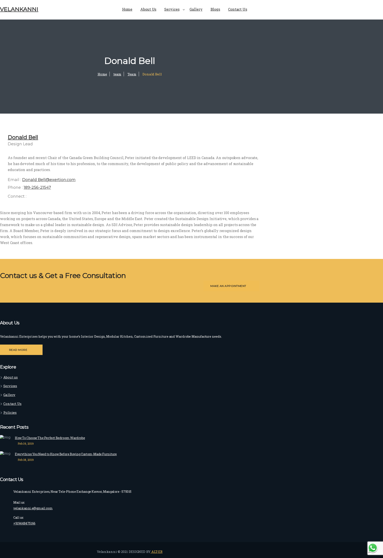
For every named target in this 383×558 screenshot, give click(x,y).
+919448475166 (24, 523)
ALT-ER (156, 551)
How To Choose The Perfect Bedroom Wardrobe (50, 438)
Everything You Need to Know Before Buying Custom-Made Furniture (66, 454)
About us (10, 377)
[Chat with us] (373, 548)
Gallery (9, 394)
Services (10, 386)
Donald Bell (23, 137)
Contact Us (12, 403)
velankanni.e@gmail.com (33, 508)
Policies (10, 412)
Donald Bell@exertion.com (49, 179)
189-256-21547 (37, 187)
